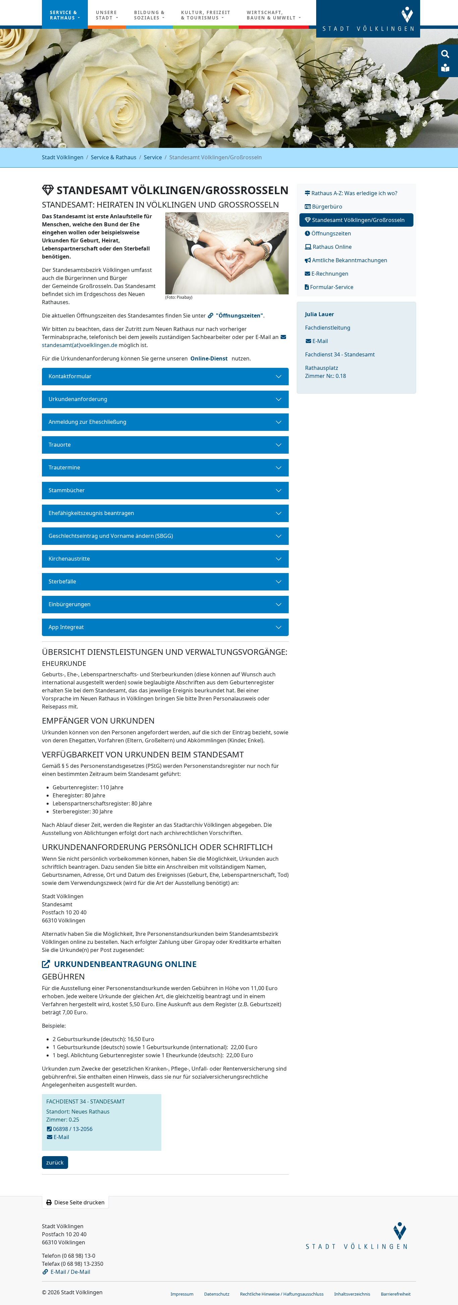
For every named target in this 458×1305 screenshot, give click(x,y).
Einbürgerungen (70, 604)
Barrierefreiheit (396, 1294)
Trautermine (64, 467)
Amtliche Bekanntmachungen (349, 260)
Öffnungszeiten (330, 233)
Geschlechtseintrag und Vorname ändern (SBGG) (111, 536)
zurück (55, 1163)
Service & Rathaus (113, 157)
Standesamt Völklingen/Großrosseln (358, 220)
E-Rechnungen (329, 273)
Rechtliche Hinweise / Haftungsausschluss (282, 1294)
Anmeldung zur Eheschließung (87, 421)
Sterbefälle (62, 581)
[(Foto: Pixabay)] (227, 253)
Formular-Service (331, 287)
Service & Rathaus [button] (63, 15)
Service (153, 157)
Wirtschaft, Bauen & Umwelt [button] (272, 15)
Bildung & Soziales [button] (149, 15)
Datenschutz (216, 1294)
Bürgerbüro (326, 206)
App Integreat (66, 627)
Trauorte (60, 444)
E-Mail (319, 341)
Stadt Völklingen (62, 157)
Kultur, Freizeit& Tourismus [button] (206, 15)
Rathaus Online (331, 246)
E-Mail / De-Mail (70, 1271)
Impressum (182, 1294)
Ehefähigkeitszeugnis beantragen (91, 513)
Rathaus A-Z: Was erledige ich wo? (353, 193)
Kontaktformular (70, 376)
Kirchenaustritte (69, 558)
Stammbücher (67, 490)
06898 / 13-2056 (73, 1129)
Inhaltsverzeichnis (352, 1294)
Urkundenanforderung (78, 399)
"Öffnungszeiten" (239, 315)
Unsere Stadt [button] (106, 15)
